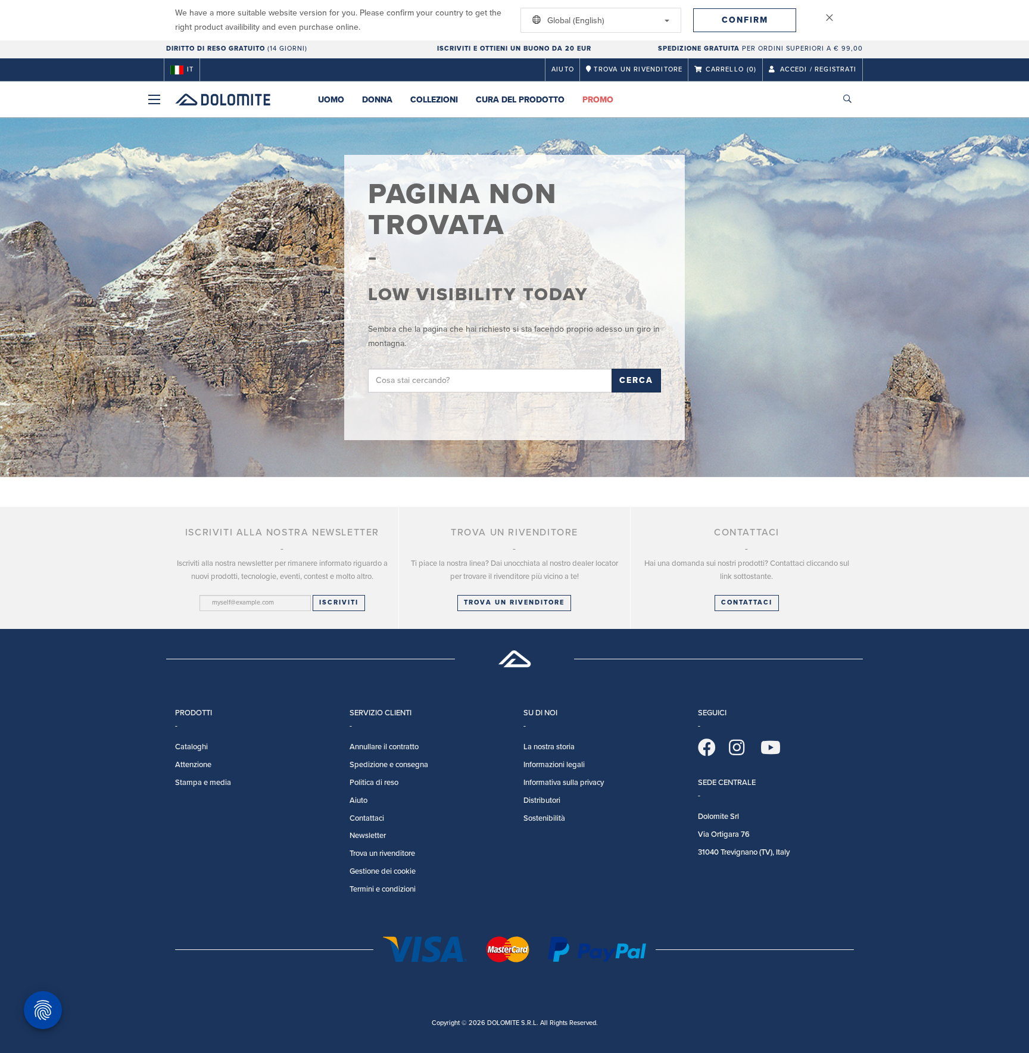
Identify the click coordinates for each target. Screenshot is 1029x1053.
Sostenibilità (544, 818)
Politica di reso (374, 782)
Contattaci (367, 818)
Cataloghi (191, 747)
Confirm (745, 20)
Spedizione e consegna (389, 765)
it (190, 69)
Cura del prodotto (520, 100)
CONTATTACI (746, 602)
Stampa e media (203, 782)
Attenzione (193, 765)
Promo (597, 100)
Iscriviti (338, 602)
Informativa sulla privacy (563, 782)
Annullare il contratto (384, 747)
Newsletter (368, 835)
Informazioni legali (554, 765)
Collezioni (434, 100)
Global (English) (574, 20)
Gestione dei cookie (383, 871)
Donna (377, 100)
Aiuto (562, 69)
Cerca (636, 380)
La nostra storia (549, 747)
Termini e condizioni (383, 889)
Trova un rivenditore (514, 602)
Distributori (541, 800)
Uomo (331, 100)
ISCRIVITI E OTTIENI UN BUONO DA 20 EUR (514, 48)
